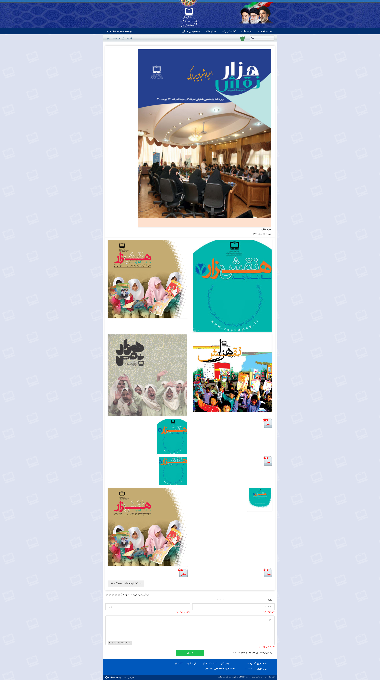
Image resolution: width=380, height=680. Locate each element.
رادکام (118, 677)
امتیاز (270, 600)
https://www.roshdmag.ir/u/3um (126, 583)
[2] (220, 600)
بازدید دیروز (262, 668)
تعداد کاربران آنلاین (260, 663)
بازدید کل (225, 663)
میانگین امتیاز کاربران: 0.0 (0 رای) (135, 594)
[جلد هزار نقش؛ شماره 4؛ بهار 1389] (148, 375)
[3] (223, 600)
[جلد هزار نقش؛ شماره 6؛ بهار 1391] (148, 278)
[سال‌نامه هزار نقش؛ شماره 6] (148, 527)
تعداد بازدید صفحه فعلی (226, 668)
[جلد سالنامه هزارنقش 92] (172, 436)
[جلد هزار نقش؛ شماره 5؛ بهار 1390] (232, 373)
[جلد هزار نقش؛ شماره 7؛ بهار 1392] (232, 285)
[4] (226, 600)
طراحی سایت (128, 677)
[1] (217, 600)
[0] (107, 595)
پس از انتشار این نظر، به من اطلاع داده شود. (250, 652)
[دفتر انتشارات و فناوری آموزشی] (189, 17)
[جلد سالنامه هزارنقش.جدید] (173, 471)
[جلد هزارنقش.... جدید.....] (259, 499)
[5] (229, 600)
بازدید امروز (191, 663)
